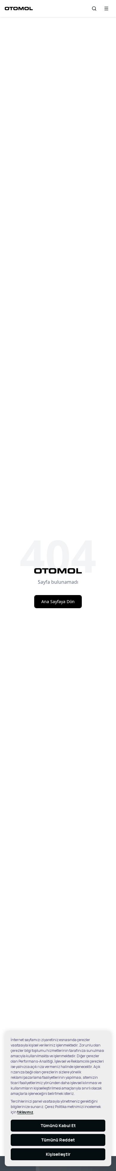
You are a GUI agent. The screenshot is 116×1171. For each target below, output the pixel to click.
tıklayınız (25, 1112)
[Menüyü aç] (106, 8)
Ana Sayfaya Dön (58, 601)
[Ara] (94, 8)
